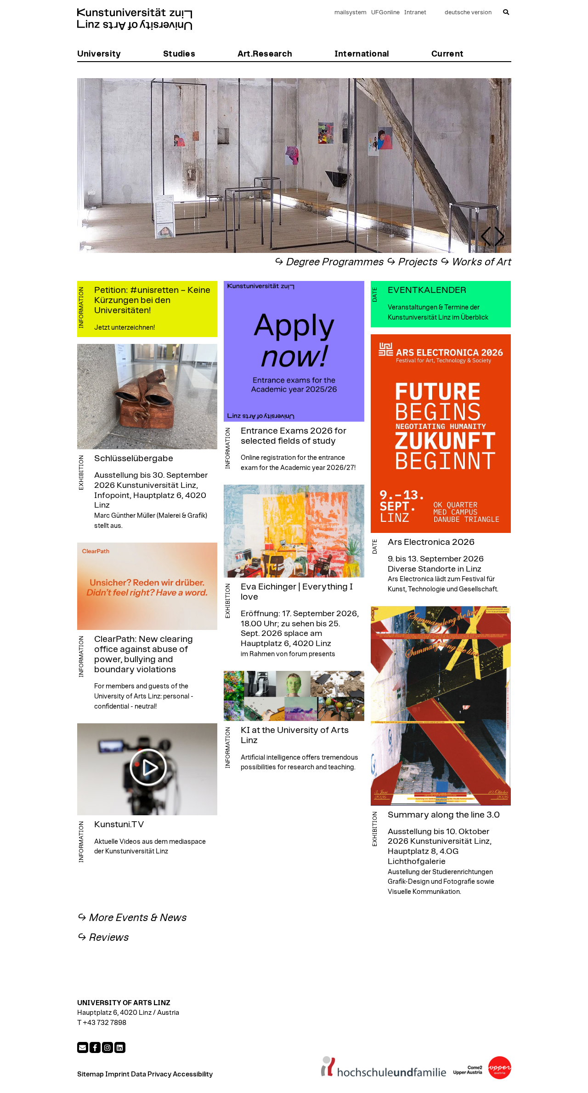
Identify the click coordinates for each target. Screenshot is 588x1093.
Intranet (415, 13)
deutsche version (468, 13)
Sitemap (90, 1074)
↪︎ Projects (412, 262)
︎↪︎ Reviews (103, 938)
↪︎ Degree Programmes (329, 262)
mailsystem (350, 13)
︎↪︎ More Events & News (132, 918)
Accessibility (193, 1074)
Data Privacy (151, 1074)
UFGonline (385, 13)
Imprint (117, 1074)
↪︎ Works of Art (475, 262)
